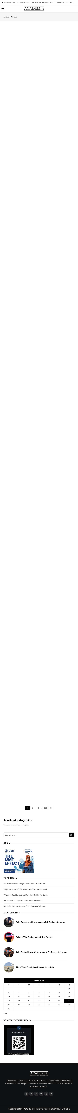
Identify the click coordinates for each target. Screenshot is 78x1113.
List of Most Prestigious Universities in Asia (35, 967)
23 (69, 1001)
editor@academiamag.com (44, 2)
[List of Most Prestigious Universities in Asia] (9, 967)
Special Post (33, 1081)
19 (29, 1001)
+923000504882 (25, 2)
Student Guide (67, 1081)
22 (59, 1001)
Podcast (33, 1084)
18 (19, 1001)
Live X (44, 1086)
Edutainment (11, 1081)
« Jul (5, 1014)
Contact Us (68, 1084)
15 (59, 997)
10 (9, 997)
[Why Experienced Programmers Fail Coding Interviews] (9, 922)
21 (49, 1001)
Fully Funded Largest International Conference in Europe (41, 952)
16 (69, 997)
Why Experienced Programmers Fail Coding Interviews (40, 922)
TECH (59, 1084)
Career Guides (54, 1081)
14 (49, 997)
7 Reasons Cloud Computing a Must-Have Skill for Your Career (26, 895)
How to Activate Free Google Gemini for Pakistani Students (25, 884)
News (43, 1081)
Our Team (35, 1086)
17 (9, 1001)
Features (10, 1084)
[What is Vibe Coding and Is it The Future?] (9, 937)
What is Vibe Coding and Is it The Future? (34, 937)
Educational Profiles (46, 1084)
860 (45, 808)
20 (39, 1001)
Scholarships (21, 1084)
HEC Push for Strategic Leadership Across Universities (23, 901)
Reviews (22, 1081)
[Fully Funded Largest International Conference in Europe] (9, 952)
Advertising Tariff (64, 2)
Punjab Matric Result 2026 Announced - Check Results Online (25, 889)
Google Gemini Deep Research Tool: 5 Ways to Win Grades (24, 906)
